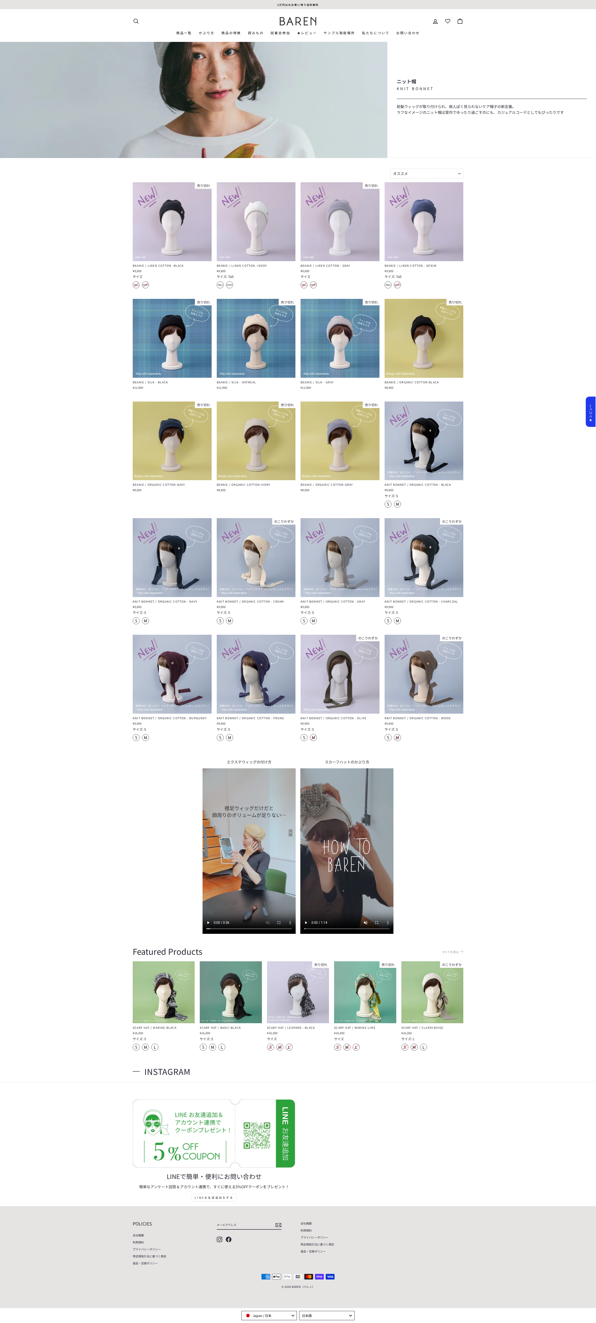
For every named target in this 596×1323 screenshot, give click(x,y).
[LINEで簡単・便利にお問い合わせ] (214, 1134)
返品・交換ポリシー (145, 1263)
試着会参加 (280, 32)
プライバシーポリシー (147, 1249)
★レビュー (307, 32)
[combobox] (269, 1315)
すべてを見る (450, 952)
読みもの (256, 32)
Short (145, 284)
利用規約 (138, 1242)
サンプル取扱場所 (339, 32)
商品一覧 (184, 32)
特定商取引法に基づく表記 (149, 1256)
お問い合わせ (408, 32)
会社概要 (138, 1235)
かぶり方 (206, 32)
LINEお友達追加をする (214, 1197)
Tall (136, 284)
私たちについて (375, 32)
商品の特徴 (231, 32)
